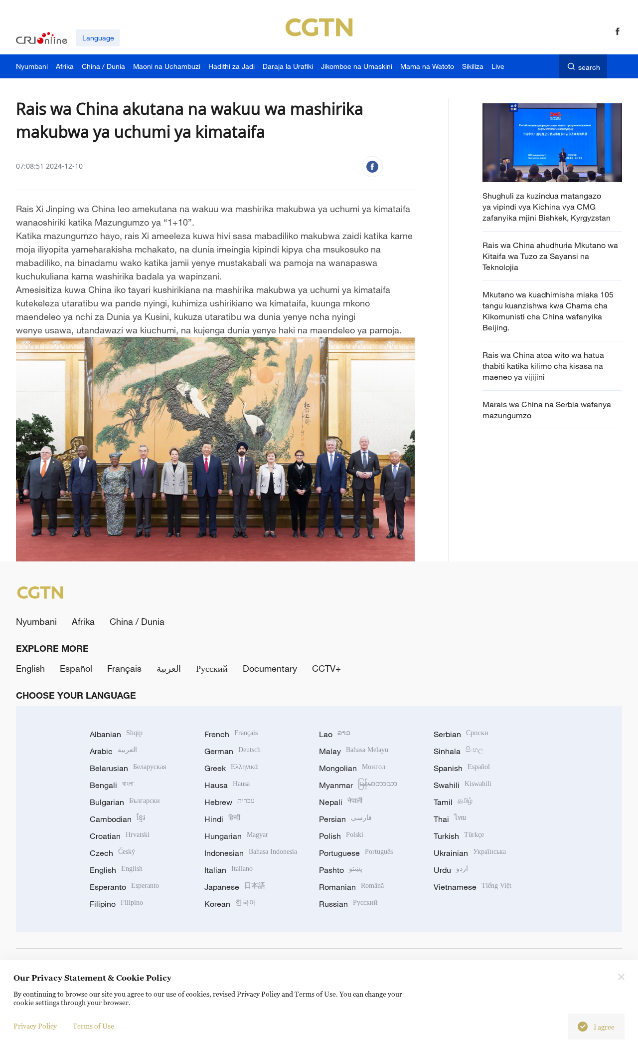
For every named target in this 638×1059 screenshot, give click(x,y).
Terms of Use (93, 1026)
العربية (169, 668)
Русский (212, 668)
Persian (345, 819)
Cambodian (117, 819)
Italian (228, 870)
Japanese (234, 887)
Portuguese (356, 853)
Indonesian (250, 853)
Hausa (227, 785)
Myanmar (358, 785)
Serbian (461, 734)
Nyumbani (36, 621)
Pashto (340, 870)
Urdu (451, 870)
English (30, 668)
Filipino (116, 904)
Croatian (120, 836)
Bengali (112, 785)
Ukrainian (470, 853)
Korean (230, 904)
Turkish (459, 836)
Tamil (453, 802)
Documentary (270, 668)
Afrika (83, 621)
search (589, 67)
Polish (341, 836)
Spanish (462, 768)
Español (76, 668)
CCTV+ (326, 668)
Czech (112, 853)
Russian (348, 904)
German (232, 751)
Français (124, 668)
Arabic (113, 751)
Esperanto (124, 887)
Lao (334, 734)
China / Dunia (137, 621)
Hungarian (236, 836)
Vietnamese (472, 887)
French (231, 734)
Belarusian (128, 768)
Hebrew (229, 802)
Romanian (351, 887)
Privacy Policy (35, 1026)
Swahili (462, 785)
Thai (450, 819)
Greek (231, 768)
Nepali (340, 802)
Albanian (116, 734)
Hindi (222, 819)
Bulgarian (125, 802)
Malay (353, 751)
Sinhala (458, 751)
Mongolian (352, 768)
